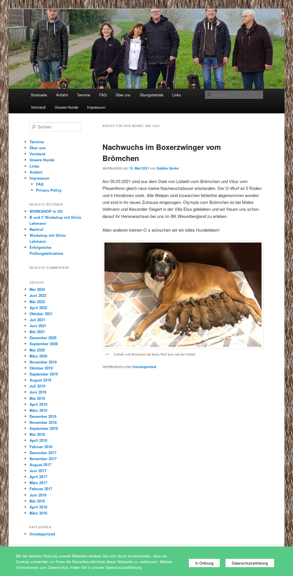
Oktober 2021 (41, 313)
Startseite (39, 95)
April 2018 (38, 440)
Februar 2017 (40, 488)
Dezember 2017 (42, 452)
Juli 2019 (37, 386)
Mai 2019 (37, 398)
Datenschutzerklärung (250, 563)
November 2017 (43, 458)
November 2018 (43, 422)
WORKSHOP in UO (46, 211)
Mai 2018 (37, 434)
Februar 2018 (40, 446)
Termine (83, 95)
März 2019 (38, 410)
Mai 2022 (37, 301)
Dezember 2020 (42, 337)
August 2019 (40, 380)
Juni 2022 (37, 295)
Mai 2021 (37, 331)
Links (176, 95)
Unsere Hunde (66, 107)
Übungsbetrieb (151, 95)
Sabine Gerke (168, 168)
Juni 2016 (37, 495)
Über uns (123, 95)
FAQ (103, 95)
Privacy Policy (49, 190)
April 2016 (38, 507)
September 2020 (43, 343)
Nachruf (36, 229)
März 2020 (38, 356)
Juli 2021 (37, 319)
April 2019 (38, 404)
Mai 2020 (37, 350)
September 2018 (43, 428)
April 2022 (38, 307)
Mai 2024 (37, 289)
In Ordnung (204, 563)
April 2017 (38, 476)
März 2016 (38, 513)
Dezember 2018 (42, 416)
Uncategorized (144, 366)
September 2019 (43, 374)
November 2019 (43, 362)
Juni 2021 (37, 325)
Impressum (96, 107)
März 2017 (38, 482)
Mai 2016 (37, 501)
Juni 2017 (37, 470)
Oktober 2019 (41, 368)
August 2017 (40, 464)
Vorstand (38, 107)
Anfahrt (62, 95)
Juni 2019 (37, 392)
